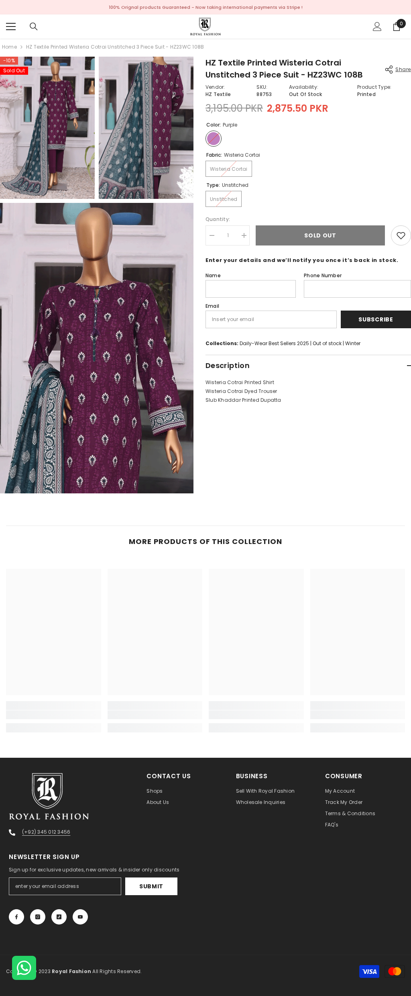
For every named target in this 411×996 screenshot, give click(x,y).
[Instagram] (37, 916)
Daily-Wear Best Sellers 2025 (274, 343)
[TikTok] (59, 916)
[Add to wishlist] (401, 235)
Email (212, 306)
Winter (352, 343)
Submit (151, 886)
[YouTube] (80, 916)
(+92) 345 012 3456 (46, 831)
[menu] (11, 26)
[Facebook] (16, 916)
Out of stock (327, 343)
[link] (53, 714)
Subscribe (375, 319)
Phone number (323, 275)
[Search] (34, 26)
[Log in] (377, 26)
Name (213, 275)
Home (9, 46)
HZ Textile (218, 94)
